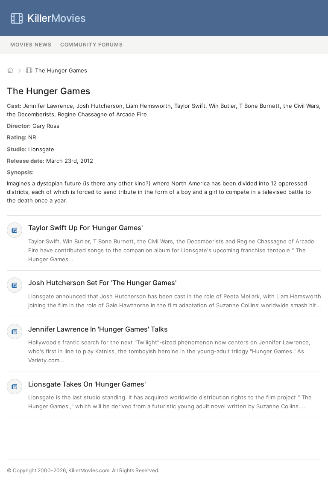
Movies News (31, 44)
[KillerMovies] (10, 70)
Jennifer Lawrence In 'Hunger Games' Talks (98, 329)
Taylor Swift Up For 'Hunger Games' (85, 227)
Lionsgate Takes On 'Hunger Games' (87, 384)
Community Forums (91, 44)
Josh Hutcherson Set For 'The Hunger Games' (102, 282)
